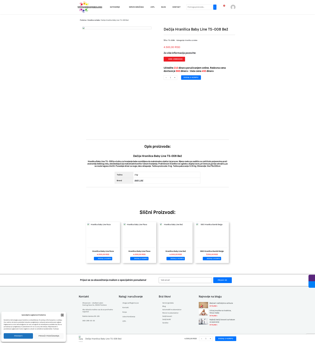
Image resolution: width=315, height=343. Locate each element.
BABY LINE (138, 180)
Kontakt (177, 7)
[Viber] (311, 278)
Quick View (103, 246)
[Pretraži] (214, 7)
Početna (83, 20)
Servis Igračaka (136, 7)
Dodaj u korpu (191, 77)
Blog (163, 7)
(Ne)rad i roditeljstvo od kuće (221, 303)
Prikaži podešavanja (49, 336)
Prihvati (18, 336)
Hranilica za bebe (94, 20)
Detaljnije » (214, 306)
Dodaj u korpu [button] (104, 258)
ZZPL (152, 7)
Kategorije (115, 7)
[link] (233, 7)
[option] (116, 78)
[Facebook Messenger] (311, 284)
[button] (62, 315)
